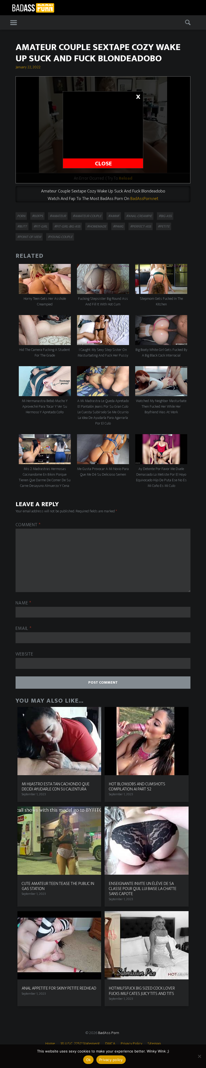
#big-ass (165, 216)
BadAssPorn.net (144, 198)
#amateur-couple (87, 216)
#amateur (58, 216)
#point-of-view (29, 237)
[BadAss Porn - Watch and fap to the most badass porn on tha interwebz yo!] (33, 7)
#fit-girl (40, 226)
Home (50, 1043)
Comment (28, 525)
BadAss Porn (108, 1032)
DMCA (110, 1043)
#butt (22, 226)
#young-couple (60, 237)
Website (24, 654)
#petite (164, 226)
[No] (199, 1056)
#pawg (118, 226)
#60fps (37, 216)
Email (23, 628)
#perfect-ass (140, 226)
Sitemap (154, 1043)
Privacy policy (111, 1060)
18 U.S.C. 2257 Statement (80, 1043)
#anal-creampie (139, 216)
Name (23, 603)
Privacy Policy (131, 1043)
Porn (21, 216)
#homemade (96, 226)
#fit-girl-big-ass (67, 226)
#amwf (113, 216)
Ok (88, 1060)
